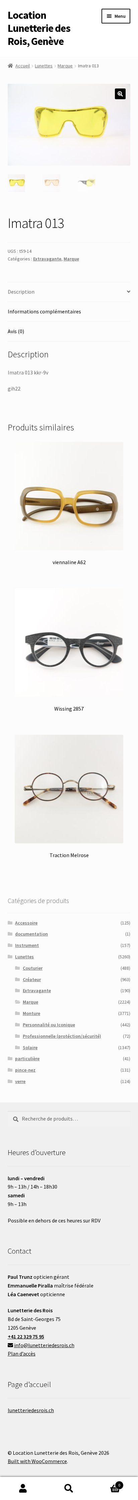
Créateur (32, 979)
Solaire (30, 1047)
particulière (27, 1059)
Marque (65, 66)
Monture (31, 1013)
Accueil (22, 66)
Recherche (69, 1488)
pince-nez (25, 1070)
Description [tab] (21, 291)
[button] (120, 93)
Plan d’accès (22, 1353)
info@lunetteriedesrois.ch (44, 1345)
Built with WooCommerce (37, 1461)
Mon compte (23, 1488)
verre (20, 1081)
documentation (31, 934)
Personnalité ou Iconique (49, 1025)
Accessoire (26, 923)
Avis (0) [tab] (16, 331)
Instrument (27, 945)
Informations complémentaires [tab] (44, 311)
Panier (106, 1483)
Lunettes (44, 66)
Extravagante (47, 259)
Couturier (33, 968)
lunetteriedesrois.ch (31, 1410)
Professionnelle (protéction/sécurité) (62, 1036)
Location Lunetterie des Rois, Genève (39, 28)
